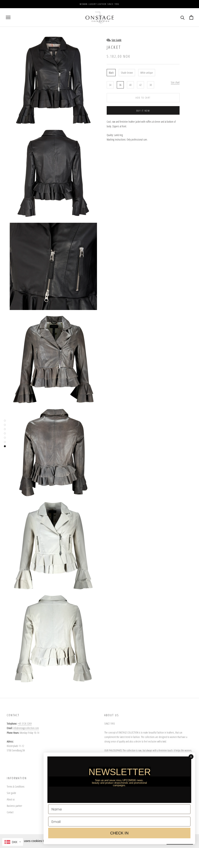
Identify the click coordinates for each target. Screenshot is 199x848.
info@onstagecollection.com (26, 728)
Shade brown (127, 72)
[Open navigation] (8, 17)
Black (111, 72)
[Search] (183, 17)
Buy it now (143, 110)
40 (130, 85)
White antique (146, 72)
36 (120, 85)
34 (110, 85)
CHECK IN (119, 833)
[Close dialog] (191, 756)
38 (150, 85)
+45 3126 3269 (25, 723)
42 (140, 85)
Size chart (175, 82)
